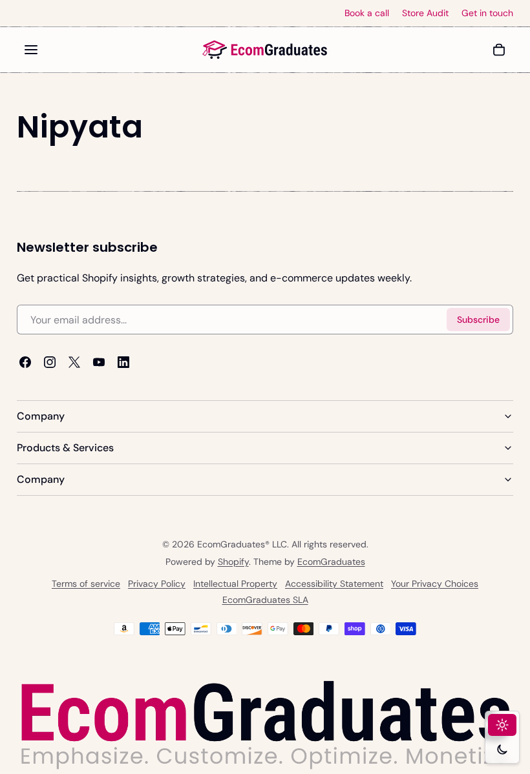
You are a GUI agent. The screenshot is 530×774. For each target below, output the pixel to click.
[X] (74, 362)
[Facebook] (25, 362)
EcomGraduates (331, 561)
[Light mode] (502, 725)
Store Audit (425, 13)
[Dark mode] (502, 749)
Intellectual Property (235, 584)
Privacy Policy (157, 584)
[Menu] (31, 50)
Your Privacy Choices (434, 584)
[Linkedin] (123, 362)
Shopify (233, 561)
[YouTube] (99, 362)
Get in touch (487, 13)
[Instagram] (49, 362)
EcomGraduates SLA (265, 600)
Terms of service (86, 584)
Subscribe (478, 319)
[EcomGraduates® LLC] (265, 49)
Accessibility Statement (334, 584)
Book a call (366, 13)
